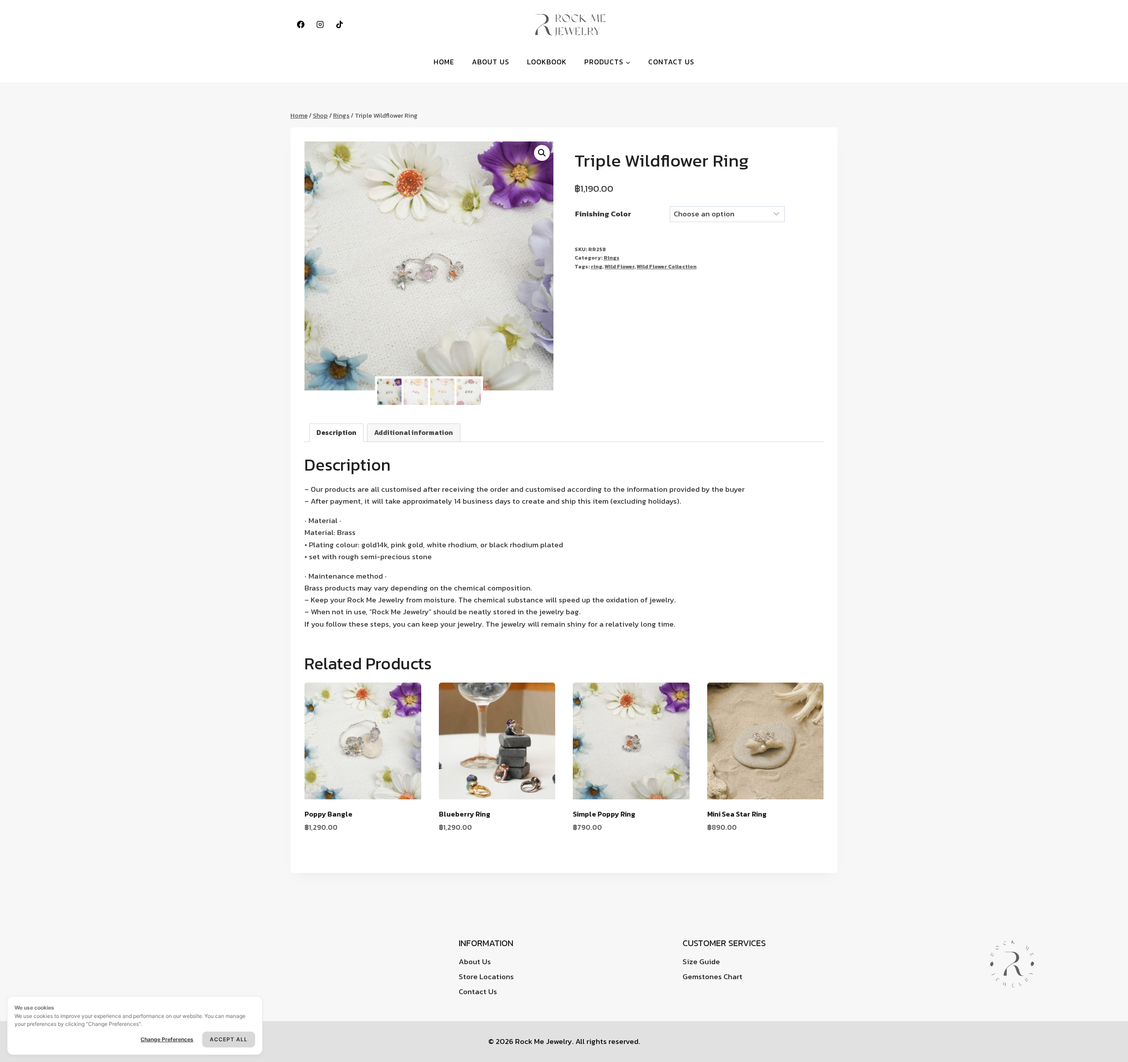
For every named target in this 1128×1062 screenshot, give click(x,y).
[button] (542, 153)
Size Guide (701, 961)
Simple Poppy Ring (604, 814)
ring (596, 267)
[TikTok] (339, 24)
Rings (612, 258)
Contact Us (671, 61)
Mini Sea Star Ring (737, 814)
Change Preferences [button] (167, 1039)
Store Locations (486, 976)
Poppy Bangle (328, 814)
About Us (490, 61)
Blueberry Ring (464, 814)
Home (444, 61)
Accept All (229, 1039)
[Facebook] (300, 24)
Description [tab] (336, 432)
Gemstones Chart (712, 976)
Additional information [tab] (413, 432)
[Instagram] (319, 24)
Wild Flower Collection (667, 267)
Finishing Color (603, 213)
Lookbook (547, 61)
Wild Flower (619, 267)
